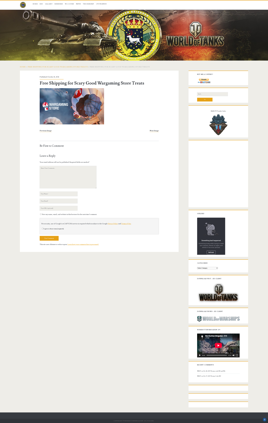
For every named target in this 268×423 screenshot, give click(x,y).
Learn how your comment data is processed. (83, 244)
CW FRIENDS (101, 4)
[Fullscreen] (237, 355)
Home (35, 4)
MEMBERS (59, 4)
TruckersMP (88, 4)
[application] (218, 345)
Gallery (49, 4)
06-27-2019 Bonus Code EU (212, 376)
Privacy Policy (113, 224)
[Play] (200, 355)
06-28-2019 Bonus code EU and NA (214, 371)
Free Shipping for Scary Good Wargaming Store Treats (58, 67)
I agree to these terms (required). (54, 229)
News (78, 4)
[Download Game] (218, 293)
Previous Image (46, 131)
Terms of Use (126, 224)
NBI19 (199, 371)
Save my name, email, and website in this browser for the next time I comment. (69, 214)
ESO (41, 4)
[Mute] (234, 355)
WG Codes (69, 4)
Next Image (154, 131)
